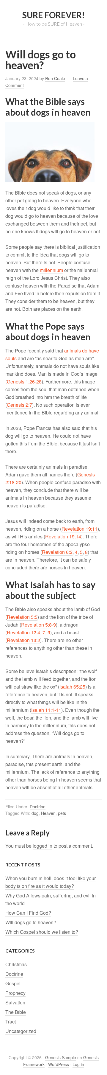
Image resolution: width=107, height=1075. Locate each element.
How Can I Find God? (28, 912)
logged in (42, 845)
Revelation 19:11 (79, 528)
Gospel (13, 983)
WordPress (58, 1064)
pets (62, 813)
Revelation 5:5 (22, 616)
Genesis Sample (60, 1057)
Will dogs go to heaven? (30, 922)
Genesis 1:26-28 (24, 381)
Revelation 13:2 (23, 640)
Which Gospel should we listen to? (41, 931)
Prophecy (15, 992)
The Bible (15, 1012)
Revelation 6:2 (57, 552)
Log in (78, 1064)
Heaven (48, 813)
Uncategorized (20, 1031)
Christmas (16, 964)
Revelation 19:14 (63, 536)
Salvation (15, 1002)
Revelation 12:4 (23, 632)
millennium (51, 270)
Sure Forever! (53, 15)
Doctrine (37, 807)
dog (35, 813)
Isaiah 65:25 (72, 686)
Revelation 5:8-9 (38, 624)
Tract (10, 1021)
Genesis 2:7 (19, 404)
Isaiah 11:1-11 (46, 709)
